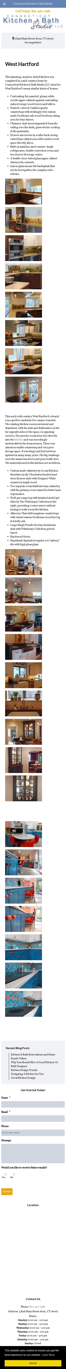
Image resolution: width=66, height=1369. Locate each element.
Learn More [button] (48, 1354)
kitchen (18, 440)
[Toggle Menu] (4, 4)
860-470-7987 (37, 1307)
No (11, 1177)
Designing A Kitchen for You (27, 1074)
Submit (7, 1191)
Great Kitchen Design (23, 1078)
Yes (3, 1177)
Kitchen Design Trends (24, 1070)
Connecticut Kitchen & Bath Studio (33, 4)
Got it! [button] (33, 1363)
